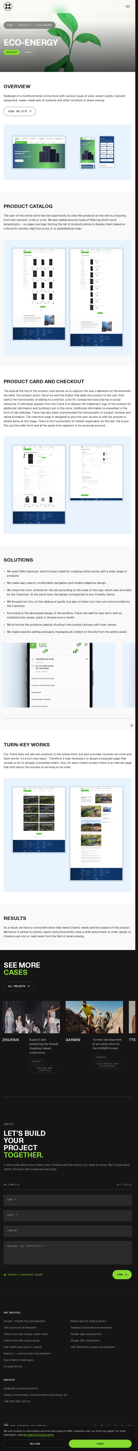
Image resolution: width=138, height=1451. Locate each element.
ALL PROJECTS (16, 986)
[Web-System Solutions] (8, 6)
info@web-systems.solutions (21, 1388)
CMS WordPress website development (93, 1347)
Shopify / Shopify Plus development (24, 1321)
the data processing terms (38, 1434)
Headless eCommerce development (91, 1327)
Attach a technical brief (25, 1274)
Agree (100, 1443)
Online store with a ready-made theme (26, 1334)
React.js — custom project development (27, 1353)
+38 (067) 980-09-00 (17, 1401)
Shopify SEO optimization (85, 1340)
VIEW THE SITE (17, 111)
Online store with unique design (22, 1340)
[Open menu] (128, 6)
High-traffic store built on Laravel (23, 1347)
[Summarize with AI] (131, 725)
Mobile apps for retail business (88, 1321)
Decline (35, 1443)
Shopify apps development (86, 1334)
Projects (25, 25)
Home (10, 25)
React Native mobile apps (18, 1360)
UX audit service (13, 1366)
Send (120, 1274)
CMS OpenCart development (20, 1327)
